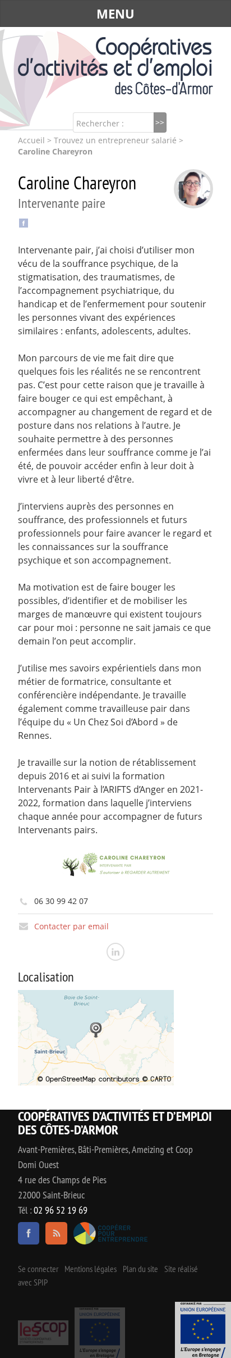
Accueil (31, 140)
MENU (115, 13)
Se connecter (38, 1269)
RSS (56, 1233)
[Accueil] (115, 65)
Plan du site (140, 1269)
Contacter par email (71, 926)
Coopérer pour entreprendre (110, 1233)
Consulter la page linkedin (115, 952)
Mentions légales (90, 1269)
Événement (203, 1330)
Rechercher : (100, 123)
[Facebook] (23, 222)
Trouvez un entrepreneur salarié (115, 140)
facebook (28, 1233)
